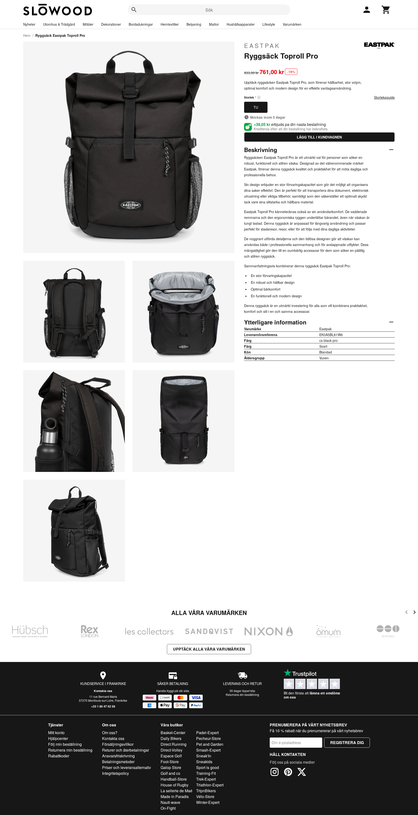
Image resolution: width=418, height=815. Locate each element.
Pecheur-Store (208, 738)
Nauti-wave (170, 802)
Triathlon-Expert (210, 785)
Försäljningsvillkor (118, 744)
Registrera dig (347, 742)
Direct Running (174, 744)
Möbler (88, 24)
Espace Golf (171, 756)
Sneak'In (203, 756)
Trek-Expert (206, 779)
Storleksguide (384, 97)
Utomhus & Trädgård (59, 24)
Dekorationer (111, 24)
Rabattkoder (58, 756)
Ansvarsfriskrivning (118, 756)
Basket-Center (173, 732)
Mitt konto (56, 732)
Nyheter (29, 24)
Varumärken (292, 24)
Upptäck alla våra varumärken (209, 649)
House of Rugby (174, 785)
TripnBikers (206, 790)
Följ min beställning (65, 744)
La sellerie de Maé (176, 790)
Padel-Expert (207, 732)
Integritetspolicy (115, 773)
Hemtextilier (170, 24)
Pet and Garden (209, 744)
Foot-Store (170, 761)
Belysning (194, 24)
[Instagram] (274, 772)
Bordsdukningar (141, 24)
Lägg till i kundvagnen (319, 137)
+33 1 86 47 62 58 (103, 706)
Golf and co (170, 773)
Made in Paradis (175, 796)
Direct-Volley (171, 750)
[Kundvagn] (386, 10)
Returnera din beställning (242, 694)
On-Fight (168, 808)
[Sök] (134, 9)
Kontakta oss (103, 691)
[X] (301, 772)
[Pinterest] (288, 772)
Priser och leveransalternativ (126, 767)
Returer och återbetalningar (125, 750)
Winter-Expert (207, 802)
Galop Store (171, 767)
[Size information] (259, 97)
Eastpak (262, 45)
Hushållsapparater (241, 24)
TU (256, 107)
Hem (26, 35)
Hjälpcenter (58, 738)
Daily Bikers (171, 738)
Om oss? (109, 732)
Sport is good (207, 767)
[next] (414, 613)
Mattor (214, 24)
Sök (209, 10)
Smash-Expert (208, 750)
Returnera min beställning (70, 750)
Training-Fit (206, 773)
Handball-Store (174, 779)
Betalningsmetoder (118, 761)
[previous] (406, 613)
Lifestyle (268, 24)
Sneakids (204, 761)
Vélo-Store (205, 796)
